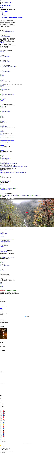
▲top (1, 308)
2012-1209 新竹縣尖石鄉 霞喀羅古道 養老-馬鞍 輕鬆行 (12, 17)
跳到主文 (1, 7)
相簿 (2, 12)
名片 (2, 14)
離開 (4, 452)
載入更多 (1, 309)
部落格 (3, 13)
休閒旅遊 (6, 11)
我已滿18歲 (2, 452)
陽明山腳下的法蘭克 (5, 5)
